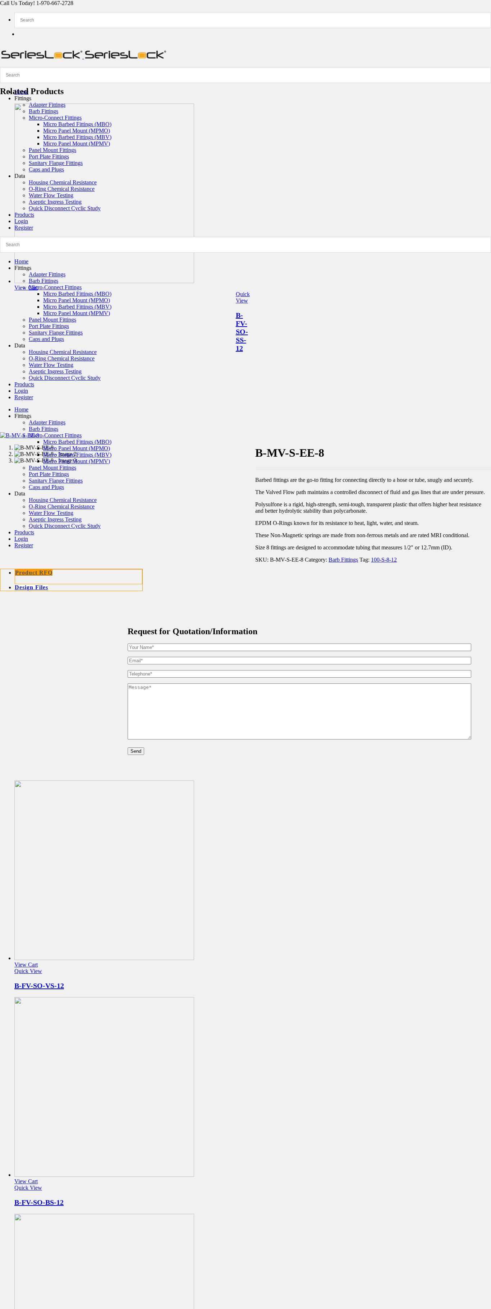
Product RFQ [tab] (33, 573)
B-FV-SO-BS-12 (39, 1202)
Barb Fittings (343, 560)
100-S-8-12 (384, 560)
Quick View (243, 297)
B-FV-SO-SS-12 (242, 331)
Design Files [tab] (31, 587)
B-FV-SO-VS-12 (39, 986)
